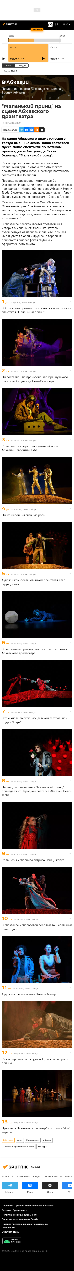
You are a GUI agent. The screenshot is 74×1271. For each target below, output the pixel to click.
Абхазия (47, 1140)
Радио (37, 1176)
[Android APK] (12, 1241)
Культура (42, 1146)
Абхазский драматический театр (18, 1146)
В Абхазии (8, 1140)
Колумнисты (53, 1176)
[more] (70, 302)
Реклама (6, 1210)
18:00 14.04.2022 (11, 123)
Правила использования (28, 1205)
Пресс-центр (20, 1210)
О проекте (7, 1205)
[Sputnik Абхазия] (10, 25)
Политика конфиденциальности (19, 1214)
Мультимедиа (32, 1140)
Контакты (48, 1205)
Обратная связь (10, 1231)
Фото (19, 1140)
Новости (7, 1176)
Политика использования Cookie (20, 1219)
